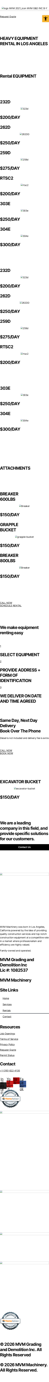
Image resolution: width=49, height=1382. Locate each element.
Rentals (7, 1010)
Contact (7, 1016)
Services (7, 1004)
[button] (24, 10)
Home (6, 998)
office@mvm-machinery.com (15, 1076)
